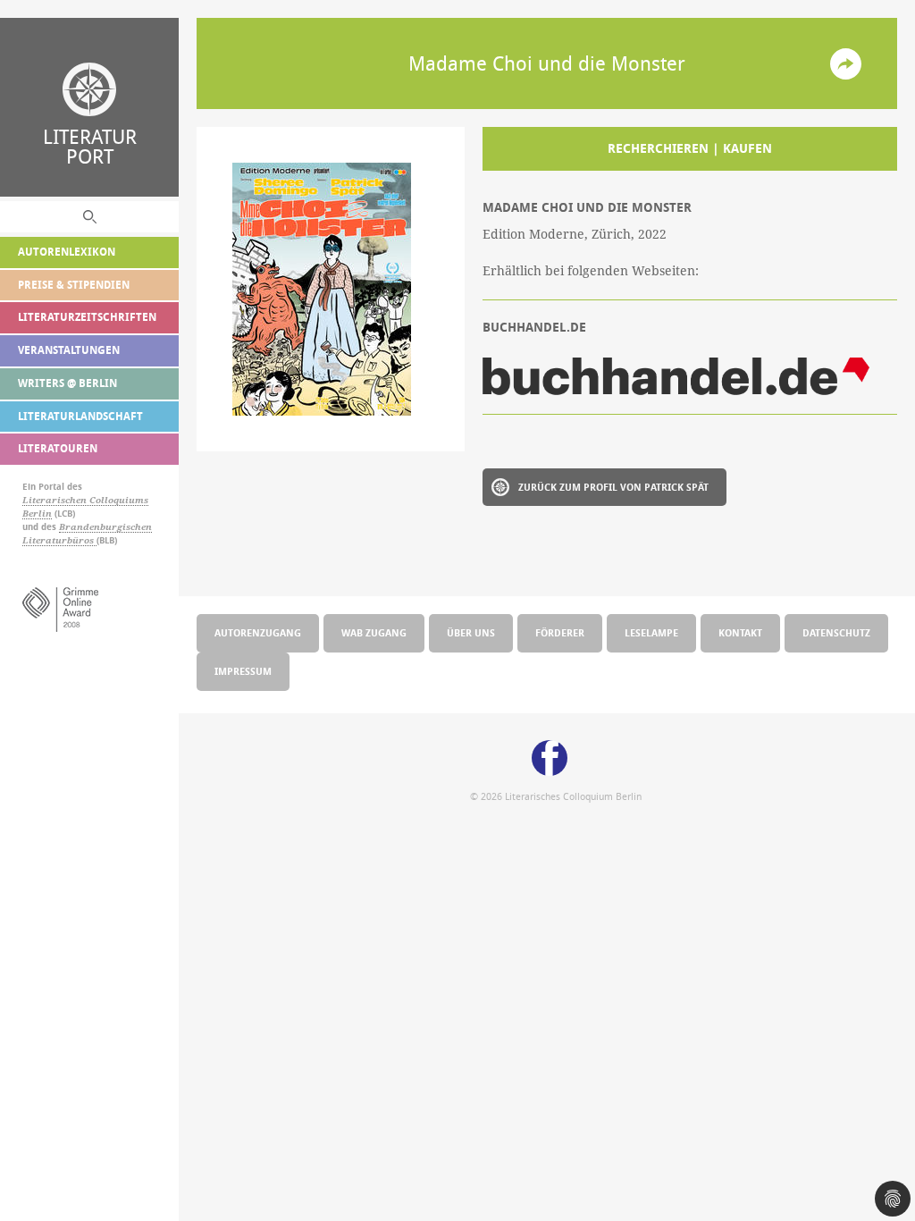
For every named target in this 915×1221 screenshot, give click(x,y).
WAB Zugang (374, 632)
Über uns (471, 632)
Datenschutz (836, 632)
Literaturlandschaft (80, 416)
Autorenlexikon (66, 251)
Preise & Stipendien (74, 284)
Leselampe (651, 632)
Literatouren (57, 448)
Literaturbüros (59, 540)
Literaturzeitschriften (87, 316)
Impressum (243, 671)
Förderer (559, 632)
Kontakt (740, 632)
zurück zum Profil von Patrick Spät (613, 486)
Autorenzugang (257, 632)
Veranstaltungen (69, 350)
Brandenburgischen (105, 527)
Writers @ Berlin (67, 383)
